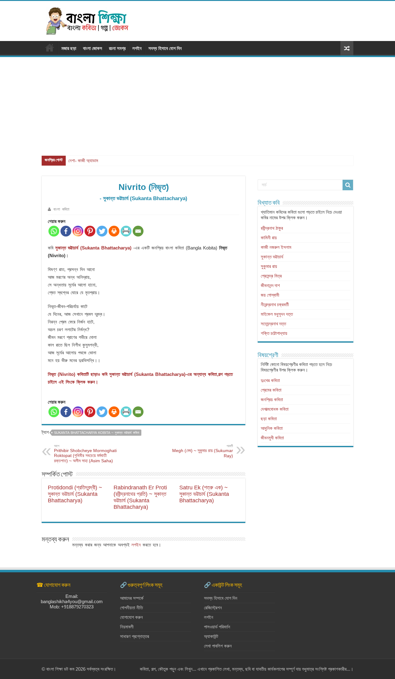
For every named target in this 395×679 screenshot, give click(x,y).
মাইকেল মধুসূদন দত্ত (277, 314)
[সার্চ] (348, 185)
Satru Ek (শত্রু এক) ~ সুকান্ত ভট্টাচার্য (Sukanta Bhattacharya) (204, 494)
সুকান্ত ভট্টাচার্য (272, 256)
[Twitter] (102, 231)
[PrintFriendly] (126, 231)
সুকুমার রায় (269, 266)
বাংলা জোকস (92, 48)
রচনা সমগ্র (117, 48)
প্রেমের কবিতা (271, 390)
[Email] (138, 231)
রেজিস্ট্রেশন (213, 607)
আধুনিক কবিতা (272, 428)
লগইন (137, 48)
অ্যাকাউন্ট (211, 636)
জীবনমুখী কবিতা (272, 437)
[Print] (114, 231)
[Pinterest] (90, 231)
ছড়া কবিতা (269, 418)
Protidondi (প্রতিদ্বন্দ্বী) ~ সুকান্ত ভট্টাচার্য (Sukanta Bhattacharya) (75, 494)
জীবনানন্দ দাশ (270, 285)
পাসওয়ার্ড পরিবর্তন (217, 626)
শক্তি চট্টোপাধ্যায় (274, 333)
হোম (50, 47)
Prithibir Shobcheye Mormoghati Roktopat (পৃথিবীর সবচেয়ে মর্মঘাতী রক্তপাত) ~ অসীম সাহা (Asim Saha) (85, 453)
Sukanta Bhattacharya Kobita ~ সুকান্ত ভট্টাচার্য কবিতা (96, 432)
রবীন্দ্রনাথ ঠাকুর (272, 228)
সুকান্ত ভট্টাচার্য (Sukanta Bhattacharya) (93, 247)
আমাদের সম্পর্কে (131, 598)
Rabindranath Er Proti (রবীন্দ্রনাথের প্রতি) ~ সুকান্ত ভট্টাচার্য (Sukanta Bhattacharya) (140, 497)
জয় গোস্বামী (270, 295)
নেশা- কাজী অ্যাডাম (83, 160)
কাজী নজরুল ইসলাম (276, 247)
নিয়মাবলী (127, 626)
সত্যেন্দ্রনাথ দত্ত (273, 323)
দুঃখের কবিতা (270, 380)
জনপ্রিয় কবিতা (272, 399)
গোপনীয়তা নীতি (131, 607)
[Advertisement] (197, 103)
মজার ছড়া (68, 48)
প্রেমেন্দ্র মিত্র (271, 275)
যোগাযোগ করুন (131, 617)
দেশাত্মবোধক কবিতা (275, 409)
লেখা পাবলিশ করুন (218, 645)
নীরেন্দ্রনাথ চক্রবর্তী (275, 304)
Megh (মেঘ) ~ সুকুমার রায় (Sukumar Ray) (202, 451)
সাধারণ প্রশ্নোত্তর (134, 636)
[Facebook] (65, 231)
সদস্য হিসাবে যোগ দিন (165, 48)
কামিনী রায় (269, 237)
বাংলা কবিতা (61, 209)
